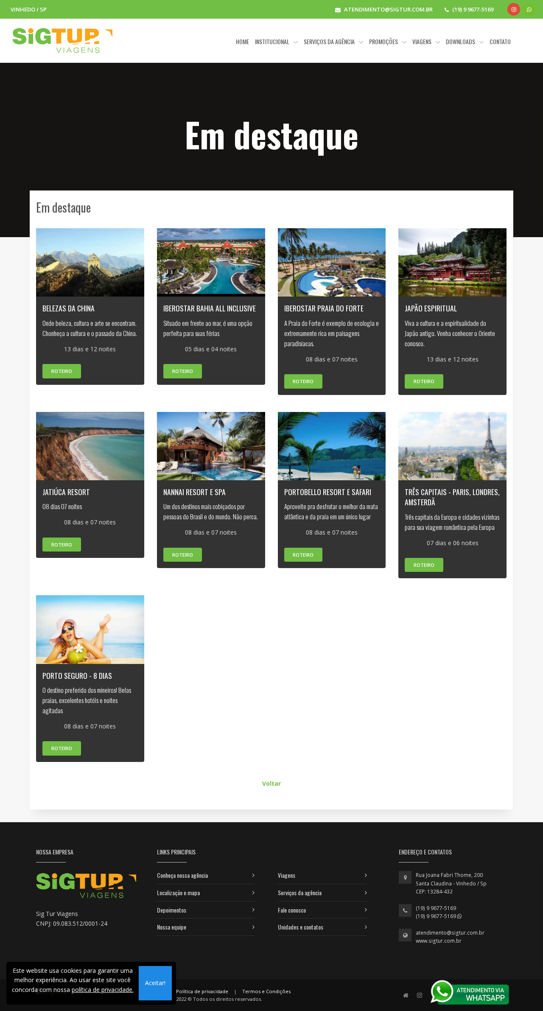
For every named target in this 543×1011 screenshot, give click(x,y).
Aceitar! (155, 983)
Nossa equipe (171, 926)
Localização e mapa (178, 892)
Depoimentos (171, 909)
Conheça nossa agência (182, 875)
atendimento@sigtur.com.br (450, 932)
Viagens (286, 875)
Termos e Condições (266, 991)
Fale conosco (292, 909)
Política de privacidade (202, 991)
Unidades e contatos (300, 926)
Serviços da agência (300, 892)
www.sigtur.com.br (439, 940)
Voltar (271, 783)
